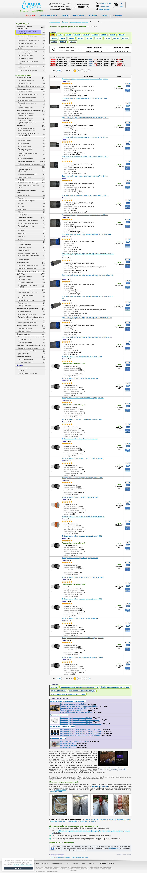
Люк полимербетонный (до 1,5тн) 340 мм (74, 741)
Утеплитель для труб (24, 357)
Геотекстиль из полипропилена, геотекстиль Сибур (28, 134)
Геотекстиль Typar (23, 143)
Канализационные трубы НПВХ (28, 174)
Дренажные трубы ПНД (25, 58)
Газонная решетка (24, 195)
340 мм (63, 38)
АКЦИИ (65, 15)
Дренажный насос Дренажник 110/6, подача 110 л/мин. (80, 729)
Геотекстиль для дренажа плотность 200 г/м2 (76, 722)
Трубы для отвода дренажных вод (115, 687)
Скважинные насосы (24, 340)
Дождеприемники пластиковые (28, 265)
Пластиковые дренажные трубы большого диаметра (28, 52)
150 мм (77, 35)
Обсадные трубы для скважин (27, 325)
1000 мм (63, 42)
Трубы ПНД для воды (25, 277)
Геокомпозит (22, 209)
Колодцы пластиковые (25, 100)
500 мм (98, 38)
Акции (67, 863)
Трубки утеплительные (25, 359)
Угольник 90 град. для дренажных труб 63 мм (76, 712)
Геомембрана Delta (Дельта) (27, 314)
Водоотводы (22, 233)
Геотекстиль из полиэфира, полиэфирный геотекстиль (26, 129)
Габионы (20, 212)
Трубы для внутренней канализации (25, 171)
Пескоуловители (23, 260)
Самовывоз (21, 371)
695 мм (125, 38)
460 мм (89, 38)
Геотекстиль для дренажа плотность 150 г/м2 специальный (80, 724)
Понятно (18, 868)
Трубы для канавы (58, 691)
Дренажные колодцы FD (26, 92)
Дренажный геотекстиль (26, 80)
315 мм (54, 38)
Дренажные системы (24, 78)
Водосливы (21, 236)
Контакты (91, 863)
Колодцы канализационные (27, 97)
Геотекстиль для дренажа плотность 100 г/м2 (76, 718)
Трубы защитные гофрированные (28, 110)
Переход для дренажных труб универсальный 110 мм (79, 706)
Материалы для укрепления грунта (26, 191)
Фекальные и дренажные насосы (29, 337)
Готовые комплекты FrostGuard (28, 348)
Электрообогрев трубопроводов (28, 345)
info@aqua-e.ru (61, 790)
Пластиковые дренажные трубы (82, 691)
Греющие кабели (23, 354)
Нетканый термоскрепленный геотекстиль (28, 155)
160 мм (86, 35)
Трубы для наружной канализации (29, 164)
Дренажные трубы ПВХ (25, 56)
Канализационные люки (25, 290)
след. (59, 70)
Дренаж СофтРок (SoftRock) (27, 43)
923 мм (54, 42)
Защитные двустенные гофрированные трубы (25, 119)
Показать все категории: (124, 854)
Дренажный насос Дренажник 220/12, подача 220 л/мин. (80, 731)
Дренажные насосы (24, 83)
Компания (36, 863)
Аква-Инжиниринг (49, 867)
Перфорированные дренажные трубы (28, 62)
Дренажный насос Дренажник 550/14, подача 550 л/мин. (80, 733)
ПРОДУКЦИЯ (30, 15)
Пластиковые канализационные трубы (28, 186)
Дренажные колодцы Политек (28, 95)
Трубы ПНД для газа (24, 279)
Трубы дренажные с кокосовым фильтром (68, 694)
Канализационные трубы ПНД (28, 183)
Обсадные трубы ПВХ (25, 331)
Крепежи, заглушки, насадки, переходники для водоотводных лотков (28, 255)
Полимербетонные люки (26, 300)
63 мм (60, 35)
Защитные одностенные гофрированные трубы (26, 114)
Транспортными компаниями (27, 373)
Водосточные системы (24, 218)
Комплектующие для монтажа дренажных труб (67, 701)
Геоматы (20, 203)
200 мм (95, 35)
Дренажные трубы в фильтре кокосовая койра (27, 37)
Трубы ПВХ (21, 180)
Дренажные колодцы (58, 738)
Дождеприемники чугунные (27, 268)
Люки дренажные (23, 303)
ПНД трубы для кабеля (25, 282)
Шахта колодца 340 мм (68, 743)
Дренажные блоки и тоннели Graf (29, 86)
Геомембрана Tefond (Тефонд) (27, 320)
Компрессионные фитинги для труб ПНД (28, 286)
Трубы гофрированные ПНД (27, 123)
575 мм (107, 38)
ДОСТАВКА (93, 15)
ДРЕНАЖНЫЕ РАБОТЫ (48, 15)
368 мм (71, 38)
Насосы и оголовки (23, 334)
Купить (128, 86)
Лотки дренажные (24, 250)
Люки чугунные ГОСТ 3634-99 (27, 293)
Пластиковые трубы (24, 177)
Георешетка (22, 198)
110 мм (68, 35)
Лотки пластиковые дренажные (28, 220)
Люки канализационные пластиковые (26, 296)
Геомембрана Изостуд (25, 311)
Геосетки (21, 206)
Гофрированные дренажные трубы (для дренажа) (29, 67)
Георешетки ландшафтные (26, 201)
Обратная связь (104, 6)
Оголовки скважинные (25, 342)
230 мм (103, 35)
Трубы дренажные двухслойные (28, 41)
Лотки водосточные (24, 247)
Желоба (20, 239)
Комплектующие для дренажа (27, 71)
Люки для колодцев (24, 306)
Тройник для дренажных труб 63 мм (73, 710)
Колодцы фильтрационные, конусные (27, 104)
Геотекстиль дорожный (25, 158)
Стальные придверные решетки (28, 271)
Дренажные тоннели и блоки (88, 821)
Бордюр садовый (23, 215)
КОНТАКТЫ (117, 15)
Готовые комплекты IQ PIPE (27, 351)
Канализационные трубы (25, 161)
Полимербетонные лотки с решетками (27, 227)
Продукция (45, 863)
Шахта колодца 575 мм (68, 747)
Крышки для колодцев (25, 108)
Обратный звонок (105, 3)
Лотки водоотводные (25, 245)
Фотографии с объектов (100, 786)
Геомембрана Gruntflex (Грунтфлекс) (30, 317)
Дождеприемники (23, 263)
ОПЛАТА (105, 15)
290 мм (121, 35)
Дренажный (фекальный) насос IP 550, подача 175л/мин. (80, 735)
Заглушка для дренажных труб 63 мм (73, 704)
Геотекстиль (21, 126)
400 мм (80, 38)
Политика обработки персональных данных (47, 871)
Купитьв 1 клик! (127, 90)
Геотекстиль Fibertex (24, 141)
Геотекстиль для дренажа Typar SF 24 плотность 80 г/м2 (79, 720)
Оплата (83, 863)
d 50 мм (54, 687)
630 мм (116, 38)
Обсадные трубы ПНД (25, 328)
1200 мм (73, 42)
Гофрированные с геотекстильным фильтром (79, 687)
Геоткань (21, 138)
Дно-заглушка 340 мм (68, 745)
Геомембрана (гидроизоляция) (27, 309)
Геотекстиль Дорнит (24, 146)
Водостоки (21, 231)
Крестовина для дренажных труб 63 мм (74, 708)
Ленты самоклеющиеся (25, 362)
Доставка (20, 365)
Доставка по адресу (24, 368)
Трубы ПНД (20, 274)
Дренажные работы (57, 863)
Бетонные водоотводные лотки (28, 223)
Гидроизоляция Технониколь (27, 323)
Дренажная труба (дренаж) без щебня (28, 47)
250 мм (112, 35)
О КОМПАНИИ (78, 15)
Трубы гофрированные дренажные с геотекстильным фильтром (68, 857)
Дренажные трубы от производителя (24, 27)
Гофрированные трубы (25, 167)
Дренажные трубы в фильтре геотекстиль (27, 32)
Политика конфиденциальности (22, 865)
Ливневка (21, 242)
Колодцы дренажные (24, 89)
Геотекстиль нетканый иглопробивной (25, 150)
